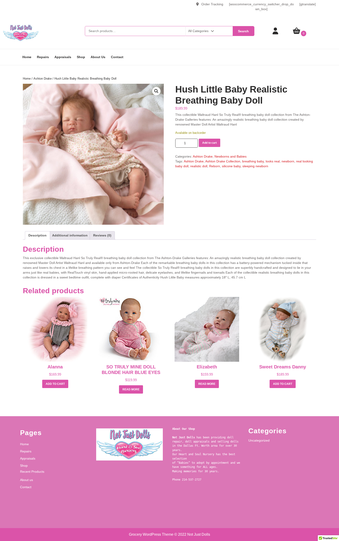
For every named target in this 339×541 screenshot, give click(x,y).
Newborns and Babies (230, 156)
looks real (273, 161)
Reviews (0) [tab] (102, 235)
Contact (117, 57)
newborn (288, 161)
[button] (156, 91)
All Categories (198, 31)
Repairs (43, 57)
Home (26, 57)
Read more (131, 389)
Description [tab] (37, 235)
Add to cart (209, 142)
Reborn (214, 166)
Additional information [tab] (70, 235)
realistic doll (198, 166)
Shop (81, 57)
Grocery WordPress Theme (151, 534)
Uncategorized (259, 440)
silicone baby (231, 166)
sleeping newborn (255, 166)
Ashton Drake (42, 78)
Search (243, 31)
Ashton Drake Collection (222, 161)
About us (98, 57)
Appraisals (62, 57)
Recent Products (32, 471)
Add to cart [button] (55, 384)
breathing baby (253, 161)
